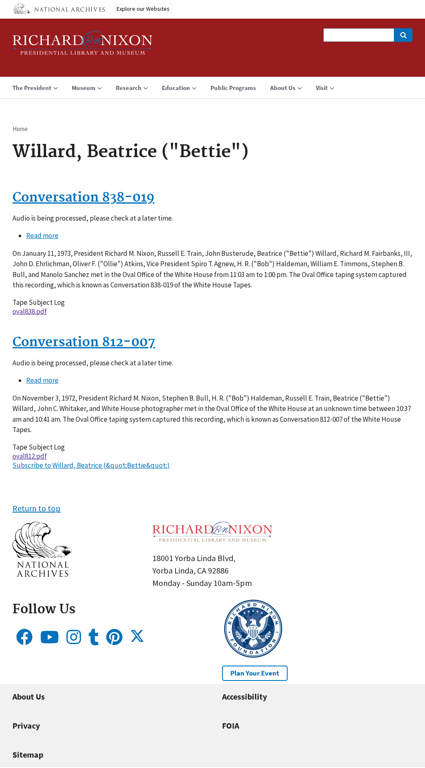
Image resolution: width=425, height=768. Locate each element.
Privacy (26, 725)
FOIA (230, 725)
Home (20, 129)
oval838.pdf (29, 311)
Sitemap (27, 754)
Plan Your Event (254, 673)
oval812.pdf (29, 456)
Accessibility (244, 696)
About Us (28, 696)
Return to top (36, 508)
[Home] (82, 46)
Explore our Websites (143, 8)
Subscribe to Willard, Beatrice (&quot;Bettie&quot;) (91, 465)
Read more (42, 235)
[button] (42, 574)
